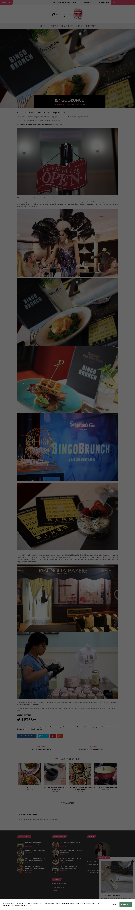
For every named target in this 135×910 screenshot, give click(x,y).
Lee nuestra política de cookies (21, 905)
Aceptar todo (125, 904)
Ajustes (114, 904)
